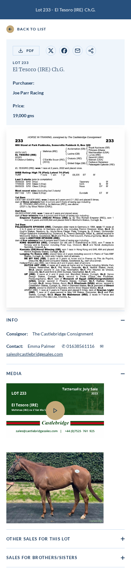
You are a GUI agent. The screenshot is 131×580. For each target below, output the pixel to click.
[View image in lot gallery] (55, 487)
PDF (30, 50)
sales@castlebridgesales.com (34, 354)
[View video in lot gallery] (65, 414)
